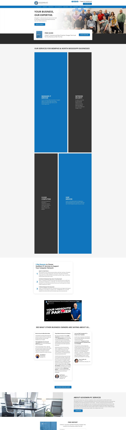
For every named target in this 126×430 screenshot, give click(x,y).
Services (44, 6)
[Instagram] (76, 1)
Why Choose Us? (58, 6)
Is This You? (39, 6)
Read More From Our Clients (63, 387)
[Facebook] (72, 1)
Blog (71, 6)
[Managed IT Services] (50, 102)
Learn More (78, 410)
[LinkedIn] (74, 1)
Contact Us (87, 6)
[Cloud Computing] (46, 203)
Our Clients (65, 6)
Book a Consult (40, 24)
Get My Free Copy (84, 34)
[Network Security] (80, 102)
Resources (76, 6)
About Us (81, 6)
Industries (51, 6)
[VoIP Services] (75, 203)
